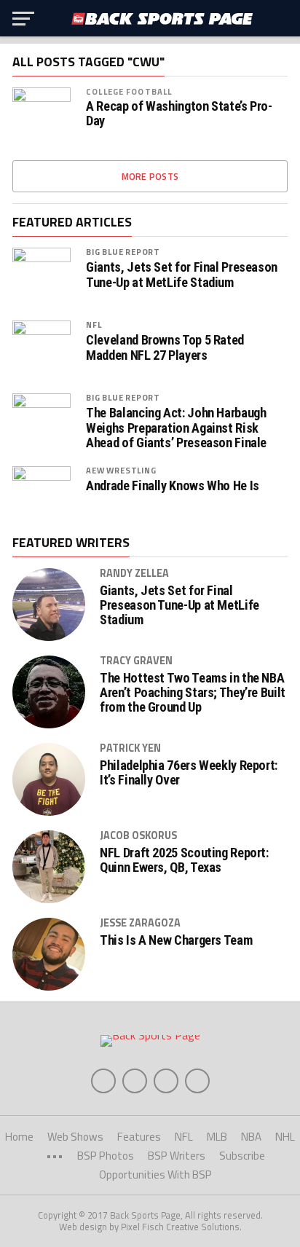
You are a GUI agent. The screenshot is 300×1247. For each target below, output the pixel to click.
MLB (217, 1136)
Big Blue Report (123, 251)
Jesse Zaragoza (140, 923)
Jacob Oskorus (138, 835)
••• (54, 1155)
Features (139, 1136)
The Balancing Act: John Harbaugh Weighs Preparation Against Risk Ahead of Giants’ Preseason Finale (176, 427)
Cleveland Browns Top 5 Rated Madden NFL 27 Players (165, 347)
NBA (251, 1136)
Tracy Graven (136, 661)
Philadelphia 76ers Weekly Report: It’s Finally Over (188, 772)
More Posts (150, 176)
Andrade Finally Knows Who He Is (172, 486)
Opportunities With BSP (155, 1174)
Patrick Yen (130, 748)
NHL (285, 1136)
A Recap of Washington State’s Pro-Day (179, 113)
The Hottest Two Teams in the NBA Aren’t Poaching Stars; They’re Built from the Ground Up (192, 693)
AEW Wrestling (121, 470)
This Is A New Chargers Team (176, 940)
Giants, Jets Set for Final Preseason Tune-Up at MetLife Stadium (181, 274)
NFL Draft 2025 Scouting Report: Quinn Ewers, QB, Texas (184, 860)
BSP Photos (105, 1155)
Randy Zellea (134, 573)
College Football (129, 91)
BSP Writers (176, 1155)
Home (19, 1136)
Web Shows (75, 1136)
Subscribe (242, 1155)
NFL (93, 324)
